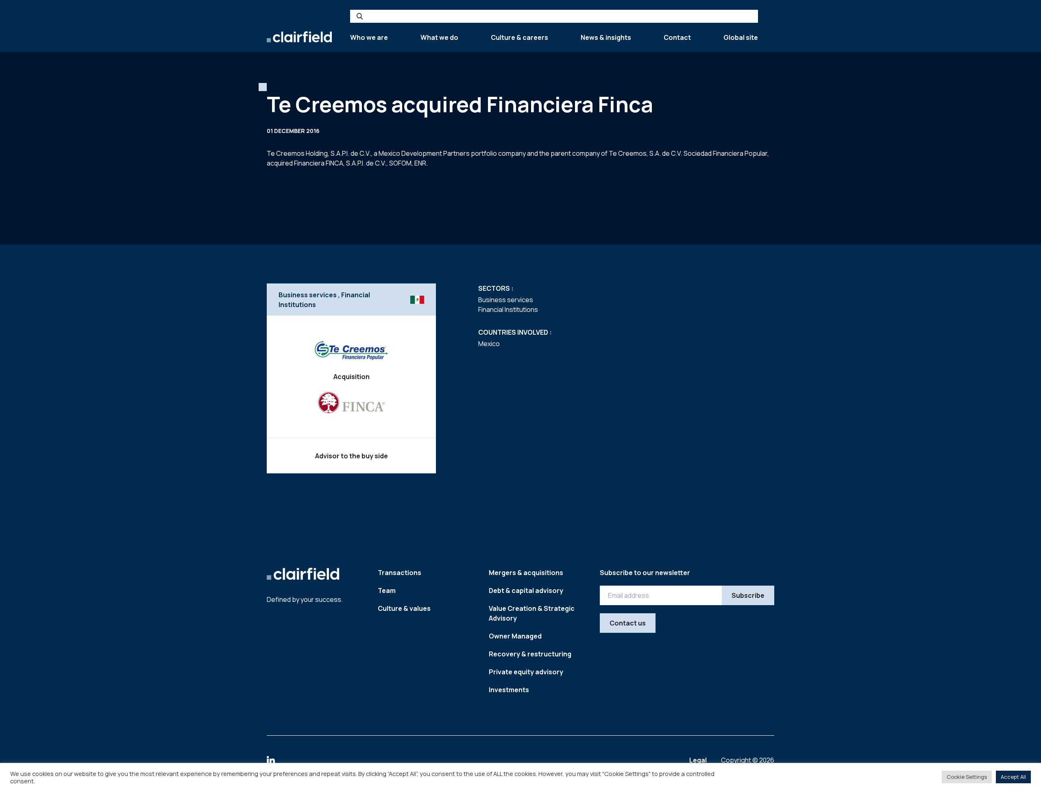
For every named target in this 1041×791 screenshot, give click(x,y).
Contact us (628, 623)
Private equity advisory (526, 671)
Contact (677, 37)
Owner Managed (515, 636)
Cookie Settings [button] (967, 776)
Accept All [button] (1013, 776)
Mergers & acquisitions (526, 572)
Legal (698, 760)
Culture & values (404, 608)
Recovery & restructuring (530, 653)
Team (387, 590)
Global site (740, 37)
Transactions (399, 572)
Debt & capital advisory (526, 590)
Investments (509, 689)
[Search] (359, 16)
